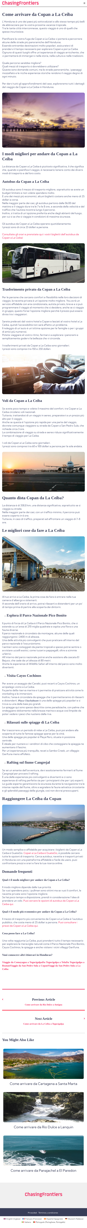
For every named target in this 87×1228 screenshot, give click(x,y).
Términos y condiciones (48, 1213)
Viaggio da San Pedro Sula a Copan (29, 965)
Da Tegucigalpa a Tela (54, 962)
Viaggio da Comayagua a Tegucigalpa (22, 962)
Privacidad (32, 1213)
